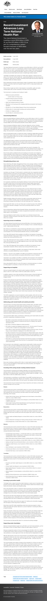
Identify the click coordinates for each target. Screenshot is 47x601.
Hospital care (16, 580)
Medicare (35, 576)
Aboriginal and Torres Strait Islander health (22, 576)
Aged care (31, 578)
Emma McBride (7, 12)
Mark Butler (19, 9)
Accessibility (6, 587)
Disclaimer (17, 587)
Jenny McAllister (27, 9)
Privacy (22, 587)
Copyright (12, 587)
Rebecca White (16, 12)
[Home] (7, 3)
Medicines (23, 580)
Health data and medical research (20, 578)
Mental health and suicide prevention (34, 580)
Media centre (12, 9)
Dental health (38, 578)
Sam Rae (35, 9)
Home (5, 9)
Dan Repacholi (25, 12)
